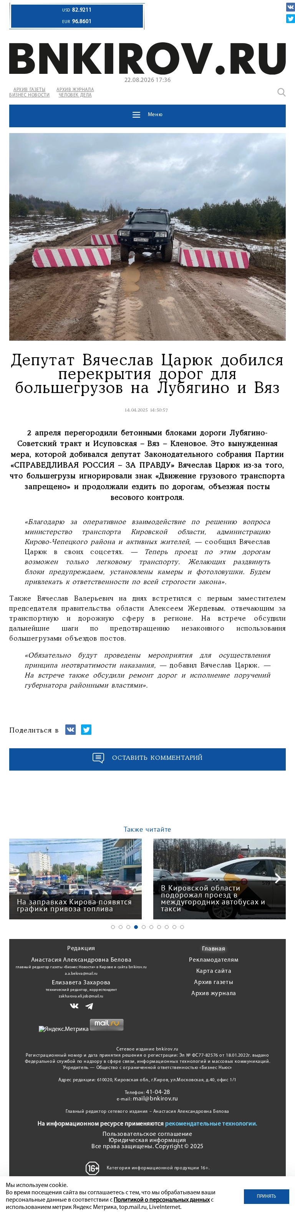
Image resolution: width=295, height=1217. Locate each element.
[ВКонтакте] (290, 7)
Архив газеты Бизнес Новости (29, 93)
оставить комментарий (157, 758)
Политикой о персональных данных (162, 1200)
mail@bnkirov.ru (155, 1099)
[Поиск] (281, 92)
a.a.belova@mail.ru (81, 974)
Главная (213, 949)
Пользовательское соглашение (147, 1134)
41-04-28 (158, 1092)
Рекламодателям (213, 960)
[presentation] (17, 878)
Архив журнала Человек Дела (75, 93)
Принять (266, 1196)
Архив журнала (213, 994)
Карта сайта (214, 971)
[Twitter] (290, 18)
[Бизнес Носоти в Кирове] (147, 73)
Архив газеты (214, 982)
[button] (113, 927)
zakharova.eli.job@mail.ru (81, 996)
